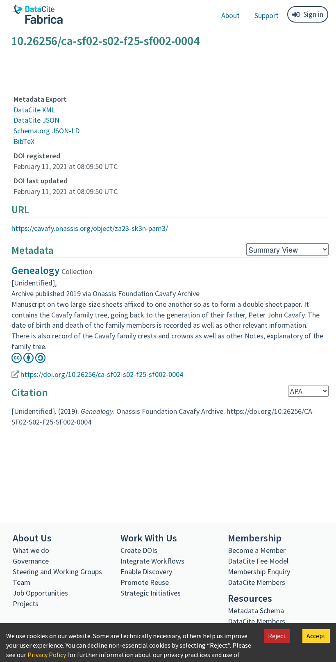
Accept (316, 636)
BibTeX (24, 141)
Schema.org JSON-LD (46, 130)
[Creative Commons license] (28, 360)
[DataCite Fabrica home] (36, 14)
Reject (277, 636)
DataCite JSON (36, 120)
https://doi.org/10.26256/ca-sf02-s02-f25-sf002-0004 (101, 374)
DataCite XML (34, 109)
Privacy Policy (46, 655)
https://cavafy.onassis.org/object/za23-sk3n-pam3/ (89, 228)
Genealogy (35, 270)
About (230, 15)
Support (266, 15)
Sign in (313, 14)
